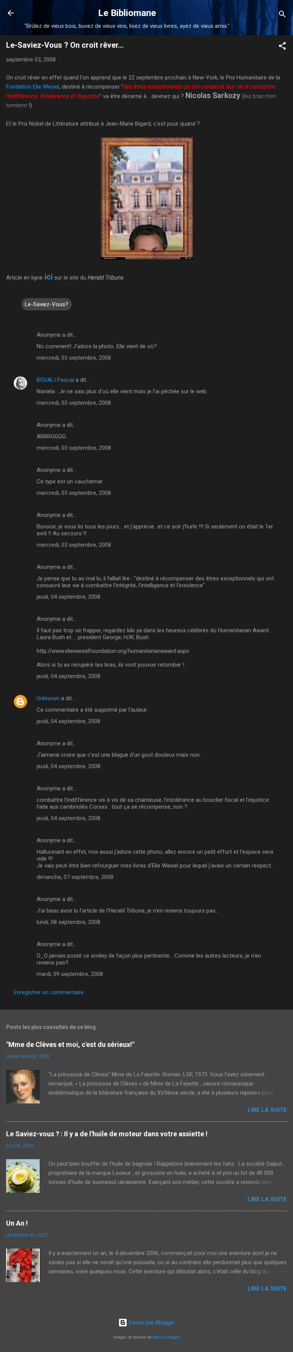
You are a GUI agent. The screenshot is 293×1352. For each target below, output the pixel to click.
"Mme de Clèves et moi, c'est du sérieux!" (70, 1044)
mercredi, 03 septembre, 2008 (74, 357)
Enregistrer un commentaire (49, 992)
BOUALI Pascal (55, 379)
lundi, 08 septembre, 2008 (68, 922)
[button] (282, 47)
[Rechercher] (282, 15)
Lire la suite (267, 1109)
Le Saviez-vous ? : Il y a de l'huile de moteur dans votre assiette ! (107, 1134)
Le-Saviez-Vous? (46, 304)
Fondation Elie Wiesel (32, 86)
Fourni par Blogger (151, 1322)
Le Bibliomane (127, 13)
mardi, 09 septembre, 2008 (70, 974)
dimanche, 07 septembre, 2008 (75, 877)
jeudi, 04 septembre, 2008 (68, 596)
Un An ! (17, 1223)
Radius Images (166, 1337)
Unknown (48, 698)
